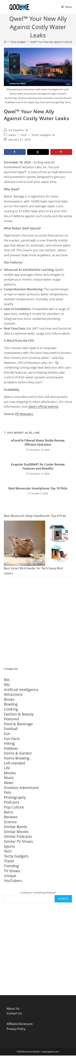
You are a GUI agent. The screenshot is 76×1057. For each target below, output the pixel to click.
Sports (9, 846)
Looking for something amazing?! (38, 892)
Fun (7, 733)
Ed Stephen (16, 130)
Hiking (9, 743)
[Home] (5, 41)
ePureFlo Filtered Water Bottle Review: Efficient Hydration (38, 442)
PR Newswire (24, 414)
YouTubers (13, 880)
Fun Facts (12, 738)
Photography (15, 797)
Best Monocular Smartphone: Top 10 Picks (38, 488)
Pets (7, 792)
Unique (10, 875)
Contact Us (14, 1013)
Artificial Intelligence (21, 689)
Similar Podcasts (18, 836)
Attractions (13, 694)
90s (7, 684)
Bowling (11, 704)
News (12, 135)
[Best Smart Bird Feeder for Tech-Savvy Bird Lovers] (38, 543)
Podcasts (11, 802)
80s (7, 679)
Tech (23, 135)
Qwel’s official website (43, 407)
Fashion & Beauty (19, 714)
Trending (11, 865)
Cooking (11, 709)
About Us (13, 1009)
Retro (8, 812)
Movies (10, 772)
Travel (9, 860)
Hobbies (11, 748)
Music (9, 777)
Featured (11, 718)
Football (11, 728)
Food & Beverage (18, 723)
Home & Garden (18, 753)
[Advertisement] (38, 622)
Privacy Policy (16, 1029)
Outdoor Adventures (21, 787)
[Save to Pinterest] (61, 152)
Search (63, 898)
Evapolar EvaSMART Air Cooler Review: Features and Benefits (38, 466)
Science (10, 821)
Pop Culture (14, 807)
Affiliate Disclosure (20, 1024)
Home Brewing (16, 758)
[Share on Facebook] (15, 152)
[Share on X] (38, 152)
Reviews (11, 816)
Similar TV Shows (18, 841)
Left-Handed (14, 763)
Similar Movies (16, 831)
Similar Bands (15, 826)
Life (7, 767)
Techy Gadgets (41, 135)
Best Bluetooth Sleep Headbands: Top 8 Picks (35, 516)
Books (9, 699)
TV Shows (12, 870)
